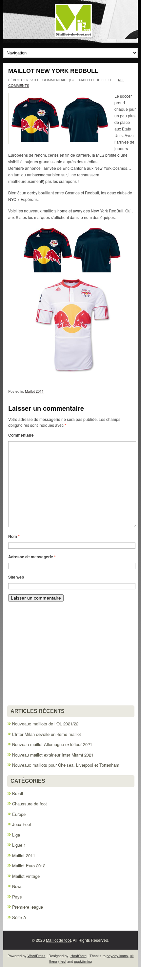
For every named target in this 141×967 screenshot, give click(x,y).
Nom (14, 536)
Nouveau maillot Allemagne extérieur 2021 (52, 744)
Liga (16, 835)
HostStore (78, 955)
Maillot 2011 (34, 391)
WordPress (37, 955)
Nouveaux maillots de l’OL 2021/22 (45, 723)
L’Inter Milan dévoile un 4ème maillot (46, 734)
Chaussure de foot (29, 803)
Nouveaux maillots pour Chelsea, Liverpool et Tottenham (65, 765)
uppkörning (83, 961)
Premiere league (27, 907)
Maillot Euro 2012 (28, 865)
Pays (17, 897)
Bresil (17, 793)
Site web (16, 577)
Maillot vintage (26, 876)
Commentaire (21, 435)
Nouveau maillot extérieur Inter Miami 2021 (52, 755)
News (17, 886)
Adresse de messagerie (32, 557)
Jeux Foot (21, 824)
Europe (19, 814)
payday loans (117, 955)
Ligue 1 (19, 845)
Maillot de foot (58, 940)
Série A (19, 917)
